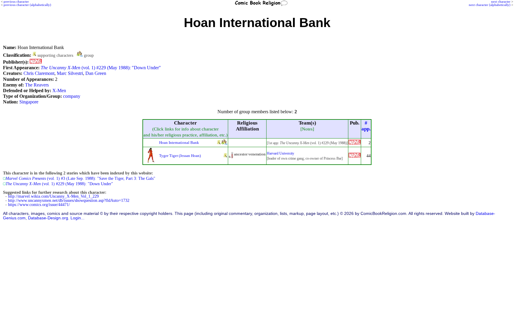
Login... (77, 218)
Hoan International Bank (179, 142)
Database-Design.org (48, 218)
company (71, 96)
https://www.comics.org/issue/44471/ (39, 204)
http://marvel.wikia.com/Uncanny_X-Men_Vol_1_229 (53, 196)
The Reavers (37, 84)
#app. (366, 126)
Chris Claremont (38, 73)
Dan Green (95, 73)
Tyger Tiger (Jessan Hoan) (180, 155)
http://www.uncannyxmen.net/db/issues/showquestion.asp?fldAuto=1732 (68, 200)
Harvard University (280, 153)
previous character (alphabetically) (27, 5)
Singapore (28, 101)
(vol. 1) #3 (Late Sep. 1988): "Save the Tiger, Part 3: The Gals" (80, 178)
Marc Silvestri (70, 73)
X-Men (59, 90)
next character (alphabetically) (489, 5)
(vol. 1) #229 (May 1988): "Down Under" (101, 67)
